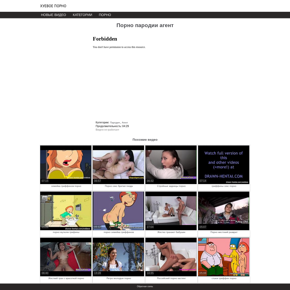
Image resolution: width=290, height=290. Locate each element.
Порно (105, 15)
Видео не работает (107, 129)
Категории (82, 15)
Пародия (115, 122)
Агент (125, 122)
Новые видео (53, 15)
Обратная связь (145, 286)
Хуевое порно (53, 6)
